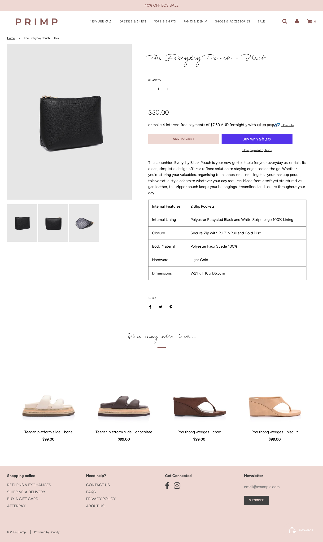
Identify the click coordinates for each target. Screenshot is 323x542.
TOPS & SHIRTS (165, 21)
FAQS (91, 492)
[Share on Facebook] (151, 307)
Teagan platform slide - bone (48, 432)
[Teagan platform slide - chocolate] (124, 392)
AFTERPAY (16, 506)
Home (11, 38)
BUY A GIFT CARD (22, 499)
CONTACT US (98, 485)
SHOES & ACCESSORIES (232, 21)
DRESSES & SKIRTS (133, 21)
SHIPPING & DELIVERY (26, 492)
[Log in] (297, 21)
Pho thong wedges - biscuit (275, 432)
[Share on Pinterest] (171, 307)
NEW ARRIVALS (101, 21)
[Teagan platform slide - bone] (48, 392)
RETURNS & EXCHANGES (29, 485)
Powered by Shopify (47, 532)
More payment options (257, 150)
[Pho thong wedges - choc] (199, 392)
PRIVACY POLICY (101, 499)
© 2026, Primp (16, 532)
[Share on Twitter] (160, 307)
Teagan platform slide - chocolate (124, 432)
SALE (261, 21)
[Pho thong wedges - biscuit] (274, 392)
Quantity (154, 80)
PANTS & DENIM (195, 21)
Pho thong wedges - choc (199, 432)
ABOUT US (95, 506)
